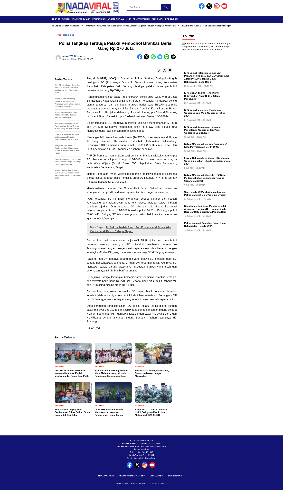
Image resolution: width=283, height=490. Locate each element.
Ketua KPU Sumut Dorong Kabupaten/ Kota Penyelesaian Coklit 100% (205, 145)
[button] (159, 71)
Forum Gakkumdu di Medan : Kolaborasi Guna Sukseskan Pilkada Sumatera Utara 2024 (207, 161)
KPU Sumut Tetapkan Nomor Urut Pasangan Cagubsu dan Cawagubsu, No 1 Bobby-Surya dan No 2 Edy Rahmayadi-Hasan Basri (206, 77)
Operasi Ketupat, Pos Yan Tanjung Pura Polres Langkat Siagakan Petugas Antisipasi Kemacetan (121, 26)
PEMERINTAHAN (141, 19)
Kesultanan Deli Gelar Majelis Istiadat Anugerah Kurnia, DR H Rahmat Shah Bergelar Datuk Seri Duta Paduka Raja (205, 209)
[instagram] (217, 8)
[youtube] (224, 8)
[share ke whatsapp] (154, 58)
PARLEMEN (157, 19)
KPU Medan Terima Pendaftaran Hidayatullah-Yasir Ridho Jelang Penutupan (202, 95)
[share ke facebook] (140, 58)
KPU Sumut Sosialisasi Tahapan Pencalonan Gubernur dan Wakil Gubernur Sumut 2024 (202, 130)
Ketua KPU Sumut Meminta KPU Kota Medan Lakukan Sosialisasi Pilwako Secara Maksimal (205, 178)
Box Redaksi (175, 475)
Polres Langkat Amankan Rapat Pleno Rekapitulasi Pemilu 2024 (205, 224)
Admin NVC (67, 56)
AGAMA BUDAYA (115, 19)
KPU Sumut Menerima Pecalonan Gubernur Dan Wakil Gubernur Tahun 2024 (205, 113)
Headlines (68, 34)
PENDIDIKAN (98, 19)
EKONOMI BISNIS (81, 19)
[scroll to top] (272, 485)
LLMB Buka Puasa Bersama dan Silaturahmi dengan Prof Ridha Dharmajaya (208, 26)
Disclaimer (156, 475)
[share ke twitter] (147, 58)
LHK (128, 19)
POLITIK (66, 19)
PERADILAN (171, 19)
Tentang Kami (106, 475)
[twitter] (209, 8)
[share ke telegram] (160, 58)
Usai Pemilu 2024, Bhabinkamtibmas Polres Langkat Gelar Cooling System (205, 193)
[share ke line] (167, 58)
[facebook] (202, 8)
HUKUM (56, 19)
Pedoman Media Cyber (132, 475)
